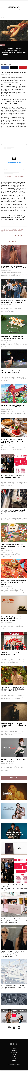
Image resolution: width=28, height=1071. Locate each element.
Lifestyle (14, 1054)
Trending (14, 1060)
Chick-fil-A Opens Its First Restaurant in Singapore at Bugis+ (13, 653)
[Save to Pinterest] (23, 67)
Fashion (14, 1056)
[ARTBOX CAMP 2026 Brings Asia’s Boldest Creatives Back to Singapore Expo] (14, 532)
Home (14, 1048)
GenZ (8, 229)
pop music (13, 230)
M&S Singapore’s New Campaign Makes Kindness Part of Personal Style (14, 267)
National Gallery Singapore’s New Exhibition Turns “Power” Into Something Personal (12, 618)
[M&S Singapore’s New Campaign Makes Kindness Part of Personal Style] (14, 254)
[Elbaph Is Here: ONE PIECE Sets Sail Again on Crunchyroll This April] (14, 393)
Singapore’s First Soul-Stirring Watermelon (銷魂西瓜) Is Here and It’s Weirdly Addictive (13, 441)
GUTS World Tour (19, 229)
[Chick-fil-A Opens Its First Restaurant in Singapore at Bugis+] (14, 641)
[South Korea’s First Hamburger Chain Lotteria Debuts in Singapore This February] (14, 568)
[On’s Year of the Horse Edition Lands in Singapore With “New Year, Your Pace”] (14, 498)
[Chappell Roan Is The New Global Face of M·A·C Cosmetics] (14, 747)
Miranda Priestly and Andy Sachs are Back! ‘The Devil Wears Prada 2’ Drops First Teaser (13, 952)
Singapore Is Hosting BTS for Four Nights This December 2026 (12, 476)
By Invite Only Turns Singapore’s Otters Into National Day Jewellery (12, 337)
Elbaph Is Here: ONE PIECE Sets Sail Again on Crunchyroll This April (13, 406)
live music (3, 230)
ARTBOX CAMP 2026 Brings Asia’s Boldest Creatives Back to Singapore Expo (13, 546)
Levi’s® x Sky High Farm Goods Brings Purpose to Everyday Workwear (13, 301)
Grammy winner (13, 229)
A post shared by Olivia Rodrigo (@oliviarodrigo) (14, 176)
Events (2, 45)
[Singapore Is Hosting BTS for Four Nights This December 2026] (14, 463)
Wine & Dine (14, 1050)
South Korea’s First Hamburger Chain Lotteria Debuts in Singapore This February (13, 582)
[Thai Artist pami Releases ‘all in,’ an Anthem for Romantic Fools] (14, 358)
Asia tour (5, 229)
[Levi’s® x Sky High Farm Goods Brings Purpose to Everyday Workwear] (14, 288)
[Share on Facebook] (5, 67)
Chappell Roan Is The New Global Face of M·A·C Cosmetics (13, 760)
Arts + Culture (14, 1052)
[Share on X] (14, 67)
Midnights (10, 128)
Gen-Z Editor (9, 57)
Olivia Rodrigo (11, 223)
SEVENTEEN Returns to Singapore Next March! (13, 985)
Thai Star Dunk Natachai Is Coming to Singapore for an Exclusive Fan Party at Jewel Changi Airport (13, 689)
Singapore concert (18, 230)
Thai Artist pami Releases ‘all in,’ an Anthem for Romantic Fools (12, 371)
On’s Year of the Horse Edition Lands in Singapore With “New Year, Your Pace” (13, 511)
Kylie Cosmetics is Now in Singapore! (10, 918)
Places (14, 1058)
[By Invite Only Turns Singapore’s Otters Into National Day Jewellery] (14, 324)
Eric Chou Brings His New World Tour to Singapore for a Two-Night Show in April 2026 (13, 725)
